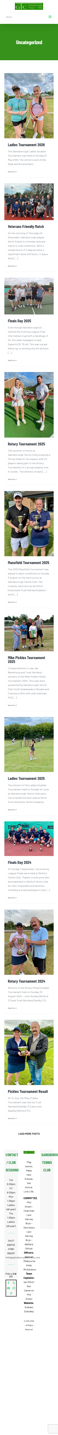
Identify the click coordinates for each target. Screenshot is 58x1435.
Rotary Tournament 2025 (26, 443)
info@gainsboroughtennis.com (11, 1257)
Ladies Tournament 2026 (26, 144)
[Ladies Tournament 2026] (29, 105)
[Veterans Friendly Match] (29, 201)
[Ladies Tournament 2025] (29, 744)
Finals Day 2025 (19, 320)
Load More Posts (29, 1133)
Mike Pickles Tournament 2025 (26, 659)
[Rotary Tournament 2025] (29, 405)
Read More (11, 172)
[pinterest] (11, 1293)
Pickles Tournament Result (28, 1091)
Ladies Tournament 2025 (26, 778)
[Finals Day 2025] (29, 296)
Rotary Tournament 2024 (26, 981)
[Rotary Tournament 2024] (29, 942)
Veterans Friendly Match (26, 226)
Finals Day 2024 (19, 862)
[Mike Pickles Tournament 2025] (29, 632)
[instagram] (14, 1288)
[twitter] (14, 1283)
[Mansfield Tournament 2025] (29, 523)
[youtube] (8, 1288)
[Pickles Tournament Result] (29, 1052)
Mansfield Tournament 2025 (28, 562)
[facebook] (8, 1283)
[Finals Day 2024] (29, 838)
